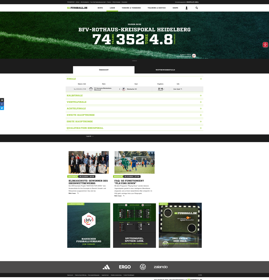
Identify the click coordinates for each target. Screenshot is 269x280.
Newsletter (124, 2)
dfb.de (77, 2)
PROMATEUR (71, 2)
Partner (109, 2)
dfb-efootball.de (85, 2)
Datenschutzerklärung (80, 275)
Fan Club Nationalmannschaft (97, 2)
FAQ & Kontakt (116, 2)
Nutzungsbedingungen (94, 275)
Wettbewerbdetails (165, 70)
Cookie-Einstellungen (128, 275)
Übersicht (104, 70)
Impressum (70, 275)
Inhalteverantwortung (116, 275)
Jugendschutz (105, 275)
